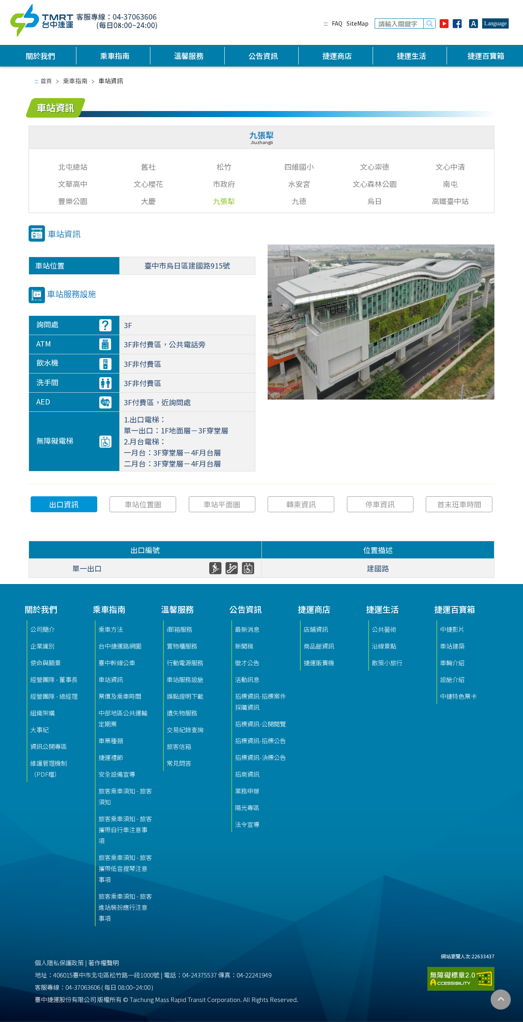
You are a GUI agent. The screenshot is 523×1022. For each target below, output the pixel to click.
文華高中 (72, 183)
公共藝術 (384, 629)
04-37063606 (82, 987)
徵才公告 (247, 662)
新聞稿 (244, 646)
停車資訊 (380, 504)
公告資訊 (263, 55)
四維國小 (299, 166)
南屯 (450, 183)
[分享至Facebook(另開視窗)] (459, 23)
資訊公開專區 (48, 746)
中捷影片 (452, 629)
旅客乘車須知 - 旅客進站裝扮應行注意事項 (125, 907)
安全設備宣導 (116, 774)
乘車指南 (115, 55)
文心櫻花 (148, 183)
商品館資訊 (319, 646)
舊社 (148, 166)
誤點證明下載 (185, 696)
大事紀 (39, 729)
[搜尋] (429, 23)
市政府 (224, 183)
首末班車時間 (459, 504)
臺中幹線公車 (116, 662)
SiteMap (357, 23)
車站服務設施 (185, 679)
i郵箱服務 (179, 629)
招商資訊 (247, 774)
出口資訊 (63, 504)
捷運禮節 (110, 757)
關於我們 (40, 55)
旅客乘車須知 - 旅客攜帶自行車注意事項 (125, 829)
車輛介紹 (452, 662)
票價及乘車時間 (119, 696)
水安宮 (299, 183)
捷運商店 (337, 55)
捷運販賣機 (319, 662)
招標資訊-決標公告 (260, 757)
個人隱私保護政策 (59, 962)
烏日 (374, 201)
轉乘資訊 (301, 504)
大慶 (148, 201)
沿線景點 (384, 646)
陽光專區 (247, 807)
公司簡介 (42, 629)
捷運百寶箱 (485, 55)
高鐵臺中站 (450, 201)
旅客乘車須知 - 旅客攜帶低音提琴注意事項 (125, 868)
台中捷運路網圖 (119, 646)
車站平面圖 (221, 504)
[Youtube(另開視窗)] (444, 23)
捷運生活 (411, 55)
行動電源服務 (185, 662)
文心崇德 (374, 166)
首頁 (46, 81)
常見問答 (179, 763)
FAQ (337, 23)
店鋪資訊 (316, 629)
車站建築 (452, 646)
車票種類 (110, 740)
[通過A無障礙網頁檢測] (460, 975)
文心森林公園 (375, 183)
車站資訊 (110, 679)
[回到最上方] (500, 999)
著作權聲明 (103, 962)
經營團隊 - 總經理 (54, 696)
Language (495, 23)
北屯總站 (72, 166)
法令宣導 (247, 824)
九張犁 (224, 201)
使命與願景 (45, 662)
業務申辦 (247, 790)
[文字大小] (473, 23)
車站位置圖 (143, 504)
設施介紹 (452, 679)
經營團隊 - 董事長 (54, 679)
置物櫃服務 (182, 646)
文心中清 (450, 166)
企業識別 (42, 646)
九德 (299, 201)
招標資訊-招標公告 (260, 740)
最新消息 (247, 629)
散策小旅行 (387, 662)
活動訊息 (247, 679)
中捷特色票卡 (458, 696)
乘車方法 (110, 629)
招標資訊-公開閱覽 (260, 724)
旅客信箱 (179, 746)
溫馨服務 (188, 55)
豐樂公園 (72, 201)
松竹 (224, 166)
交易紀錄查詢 (185, 729)
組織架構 (42, 713)
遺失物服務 (182, 713)
